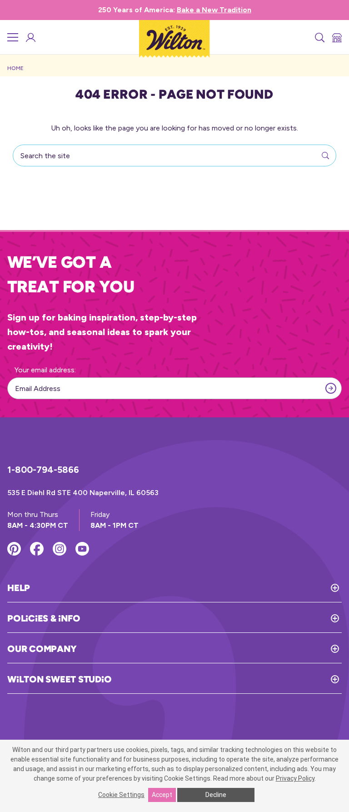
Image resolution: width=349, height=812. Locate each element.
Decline (215, 794)
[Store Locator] (336, 37)
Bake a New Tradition (214, 9)
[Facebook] (37, 549)
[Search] (319, 37)
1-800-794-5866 (43, 469)
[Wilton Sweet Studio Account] (30, 37)
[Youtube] (82, 549)
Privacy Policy (295, 778)
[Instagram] (59, 549)
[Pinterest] (14, 549)
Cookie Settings (121, 794)
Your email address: (45, 370)
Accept (162, 794)
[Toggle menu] (12, 37)
